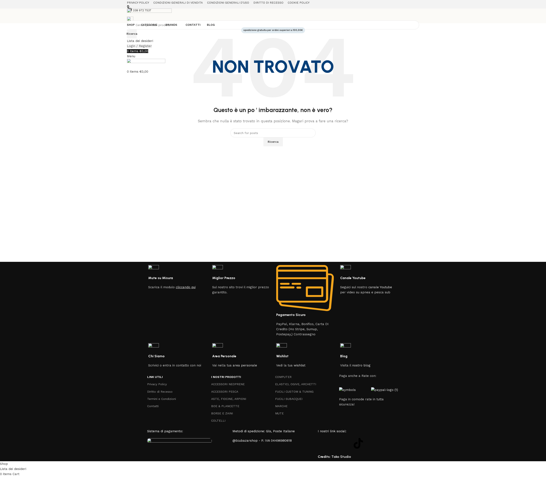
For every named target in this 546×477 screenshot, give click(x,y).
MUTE (279, 413)
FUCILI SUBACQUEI (288, 399)
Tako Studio (341, 457)
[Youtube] (346, 443)
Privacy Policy (157, 384)
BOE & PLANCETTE (225, 406)
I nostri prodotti (226, 377)
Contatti (153, 406)
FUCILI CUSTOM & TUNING (294, 391)
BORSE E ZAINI (222, 413)
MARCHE (281, 406)
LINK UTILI (155, 377)
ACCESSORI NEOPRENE (228, 384)
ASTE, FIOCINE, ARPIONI (228, 399)
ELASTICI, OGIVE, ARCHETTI (295, 384)
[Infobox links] (273, 230)
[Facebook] (323, 443)
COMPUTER (283, 377)
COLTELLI (218, 420)
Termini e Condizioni (161, 399)
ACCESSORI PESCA (224, 391)
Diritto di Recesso (160, 391)
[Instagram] (335, 443)
